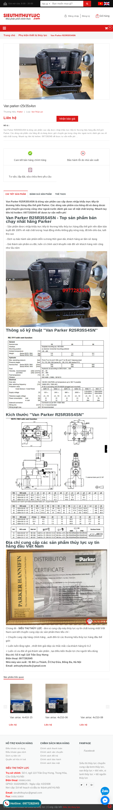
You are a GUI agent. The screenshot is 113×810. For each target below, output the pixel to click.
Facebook (89, 751)
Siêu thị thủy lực (71, 807)
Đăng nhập (73, 16)
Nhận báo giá (67, 118)
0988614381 (25, 780)
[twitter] (81, 785)
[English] (106, 2)
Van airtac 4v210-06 (56, 717)
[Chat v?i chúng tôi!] (105, 800)
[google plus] (92, 785)
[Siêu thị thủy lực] (29, 17)
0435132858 (17, 796)
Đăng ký (86, 16)
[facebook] (87, 785)
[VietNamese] (100, 2)
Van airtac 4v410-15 (21, 717)
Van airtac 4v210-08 (92, 717)
